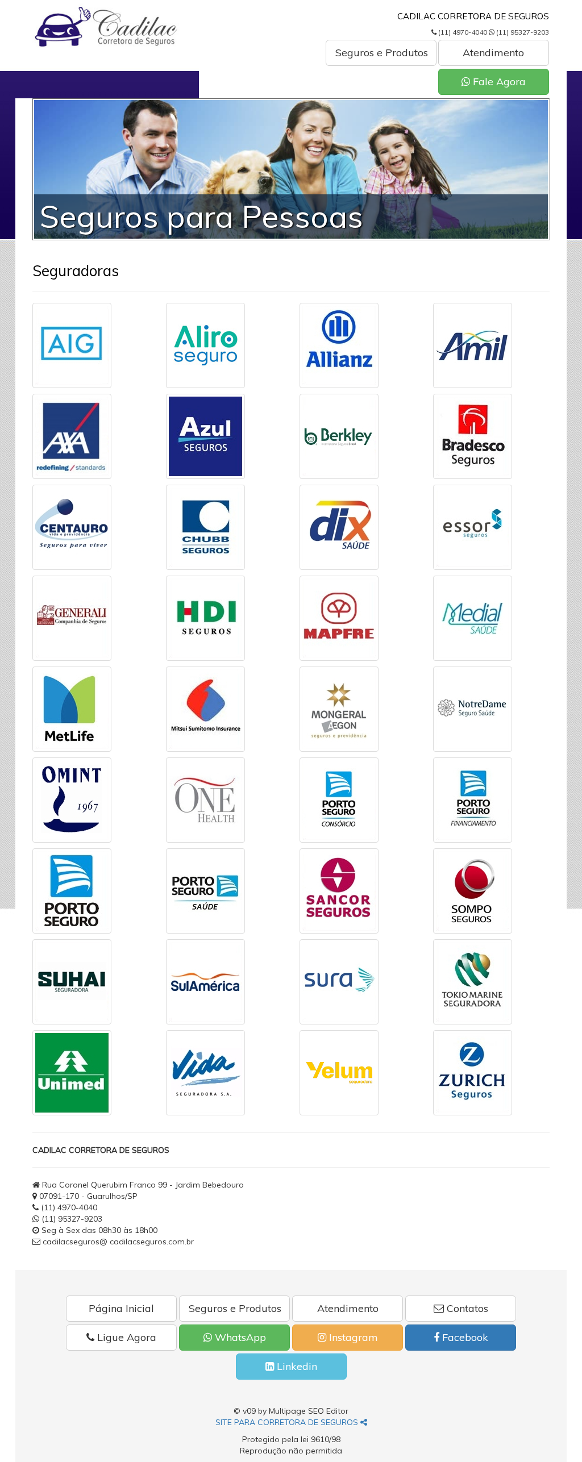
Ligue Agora (125, 1337)
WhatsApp (239, 1337)
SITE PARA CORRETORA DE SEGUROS (287, 1422)
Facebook (463, 1337)
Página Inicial (121, 1308)
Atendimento (493, 52)
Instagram (352, 1337)
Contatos (466, 1308)
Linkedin (295, 1366)
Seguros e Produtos (381, 52)
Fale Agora (498, 81)
